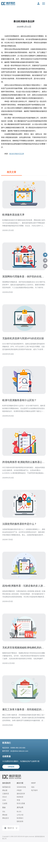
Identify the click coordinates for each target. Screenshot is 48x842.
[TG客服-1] (45, 255)
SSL (3, 811)
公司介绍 (20, 815)
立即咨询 (11, 767)
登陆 (38, 3)
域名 (32, 787)
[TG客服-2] (45, 260)
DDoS (4, 797)
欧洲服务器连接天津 (13, 214)
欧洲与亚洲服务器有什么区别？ (19, 400)
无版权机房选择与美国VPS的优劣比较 (23, 338)
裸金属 (4, 790)
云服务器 (5, 794)
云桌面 (4, 803)
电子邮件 (34, 790)
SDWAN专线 (21, 787)
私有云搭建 (21, 803)
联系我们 (20, 818)
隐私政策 (20, 821)
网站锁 (4, 815)
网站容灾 (5, 818)
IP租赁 (19, 790)
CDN (4, 800)
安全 (4, 807)
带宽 (18, 800)
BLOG (19, 811)
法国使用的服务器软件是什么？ (19, 524)
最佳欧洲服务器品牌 (16, 154)
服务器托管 (21, 794)
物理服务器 (6, 787)
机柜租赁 (20, 797)
